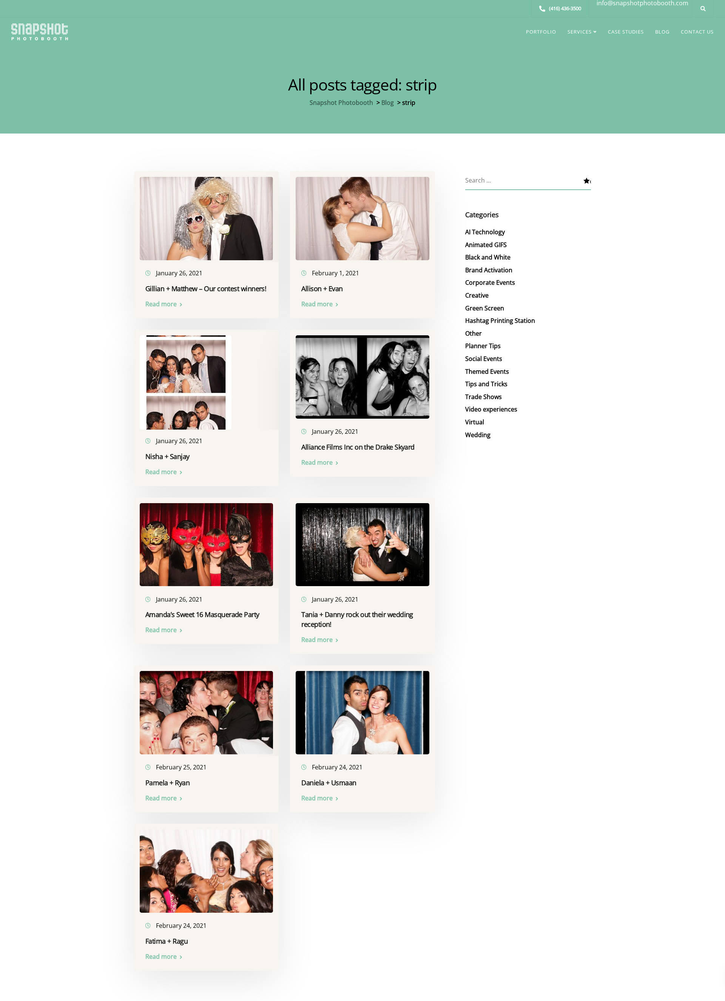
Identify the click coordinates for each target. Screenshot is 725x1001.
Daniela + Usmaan (328, 782)
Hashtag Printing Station (500, 320)
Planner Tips (483, 346)
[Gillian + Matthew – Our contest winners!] (206, 215)
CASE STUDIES (626, 31)
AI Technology (485, 232)
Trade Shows (483, 397)
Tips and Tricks (486, 384)
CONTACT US (697, 31)
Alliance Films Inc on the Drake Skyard (357, 446)
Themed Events (487, 371)
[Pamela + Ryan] (206, 709)
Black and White (488, 257)
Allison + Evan (321, 288)
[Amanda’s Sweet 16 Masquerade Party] (206, 541)
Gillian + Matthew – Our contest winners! (205, 288)
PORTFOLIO (541, 31)
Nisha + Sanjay (167, 456)
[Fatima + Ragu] (206, 867)
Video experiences (491, 409)
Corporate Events (490, 282)
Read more (161, 304)
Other (473, 333)
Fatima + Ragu (166, 941)
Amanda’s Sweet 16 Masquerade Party (202, 614)
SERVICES (580, 31)
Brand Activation (488, 270)
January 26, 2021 (179, 273)
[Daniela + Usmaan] (362, 709)
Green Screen (484, 308)
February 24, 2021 (337, 767)
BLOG (662, 31)
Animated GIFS (486, 245)
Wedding (478, 435)
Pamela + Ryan (167, 782)
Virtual (474, 422)
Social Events (483, 359)
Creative (477, 295)
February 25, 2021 (181, 767)
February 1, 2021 (335, 273)
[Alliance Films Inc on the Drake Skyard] (362, 373)
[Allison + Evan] (362, 215)
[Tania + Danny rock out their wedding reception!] (362, 541)
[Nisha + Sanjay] (185, 379)
